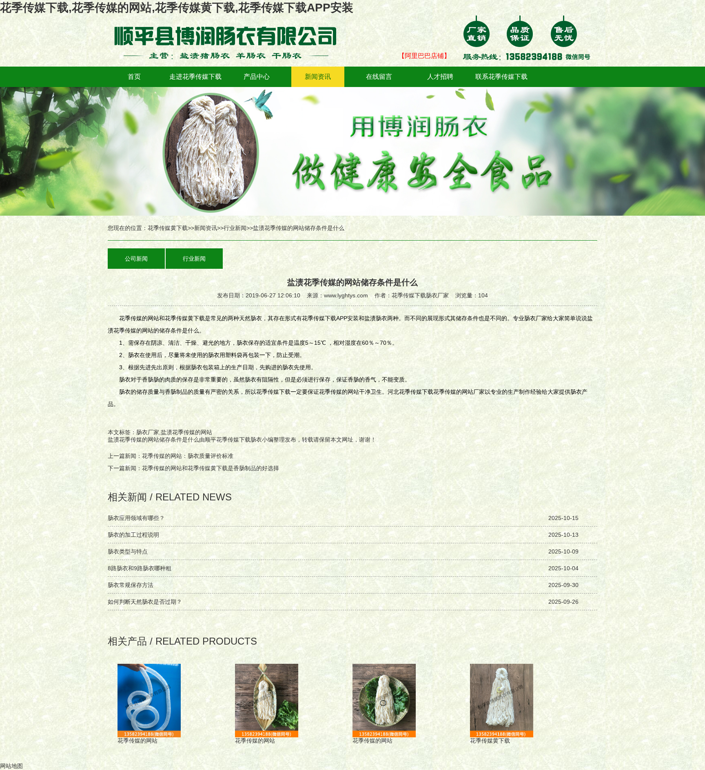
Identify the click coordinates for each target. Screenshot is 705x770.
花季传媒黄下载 (168, 228)
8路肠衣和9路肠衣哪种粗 (139, 568)
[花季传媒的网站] (230, 21)
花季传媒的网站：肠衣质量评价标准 (187, 456)
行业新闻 (235, 228)
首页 (134, 76)
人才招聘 (440, 76)
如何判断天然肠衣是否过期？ (145, 601)
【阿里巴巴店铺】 (424, 55)
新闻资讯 (318, 76)
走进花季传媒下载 (195, 76)
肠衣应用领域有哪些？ (136, 518)
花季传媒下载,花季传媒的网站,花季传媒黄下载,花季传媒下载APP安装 (176, 7)
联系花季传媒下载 (501, 76)
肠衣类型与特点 (128, 551)
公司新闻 (136, 258)
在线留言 (379, 76)
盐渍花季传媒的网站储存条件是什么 (153, 439)
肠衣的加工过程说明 (133, 534)
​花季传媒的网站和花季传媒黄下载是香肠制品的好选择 (210, 468)
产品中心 (257, 76)
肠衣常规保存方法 (130, 585)
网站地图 (11, 766)
